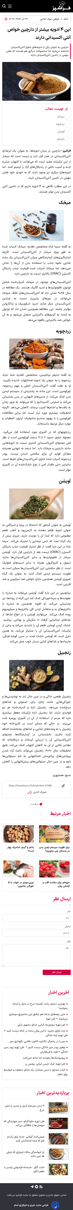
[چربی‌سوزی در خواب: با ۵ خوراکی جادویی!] (18, 869)
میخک (61, 117)
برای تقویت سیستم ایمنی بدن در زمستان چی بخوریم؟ (54, 849)
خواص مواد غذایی (49, 19)
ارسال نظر (56, 972)
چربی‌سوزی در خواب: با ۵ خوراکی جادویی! (21, 884)
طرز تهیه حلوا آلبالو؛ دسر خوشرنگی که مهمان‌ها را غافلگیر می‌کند (24, 1123)
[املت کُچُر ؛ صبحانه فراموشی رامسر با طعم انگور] (58, 1169)
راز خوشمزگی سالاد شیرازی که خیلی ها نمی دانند (25, 1154)
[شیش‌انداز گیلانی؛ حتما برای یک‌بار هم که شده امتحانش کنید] (58, 1139)
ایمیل (68, 926)
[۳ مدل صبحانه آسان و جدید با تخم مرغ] (58, 1108)
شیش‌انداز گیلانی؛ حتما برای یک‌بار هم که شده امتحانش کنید (25, 1139)
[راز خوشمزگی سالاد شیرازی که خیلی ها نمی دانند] (58, 1154)
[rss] (40, 1186)
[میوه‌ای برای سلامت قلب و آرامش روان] (54, 869)
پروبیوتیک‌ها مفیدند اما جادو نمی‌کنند (44, 1058)
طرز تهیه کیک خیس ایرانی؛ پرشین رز (45, 1064)
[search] (4, 6)
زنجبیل (61, 139)
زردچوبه (60, 124)
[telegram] (32, 1186)
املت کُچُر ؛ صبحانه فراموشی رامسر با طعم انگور (24, 1169)
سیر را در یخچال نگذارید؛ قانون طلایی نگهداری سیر (37, 1041)
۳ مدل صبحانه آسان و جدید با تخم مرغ (24, 1108)
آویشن (61, 132)
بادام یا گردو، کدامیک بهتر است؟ (20, 849)
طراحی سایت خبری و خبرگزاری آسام (31, 1205)
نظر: (68, 941)
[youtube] (36, 1186)
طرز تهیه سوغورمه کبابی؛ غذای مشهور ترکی (41, 1025)
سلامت (34, 804)
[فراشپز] (61, 6)
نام (69, 911)
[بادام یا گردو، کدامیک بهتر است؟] (18, 834)
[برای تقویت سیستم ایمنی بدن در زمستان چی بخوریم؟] (54, 834)
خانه (65, 19)
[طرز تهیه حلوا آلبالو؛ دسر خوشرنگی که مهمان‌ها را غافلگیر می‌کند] (58, 1123)
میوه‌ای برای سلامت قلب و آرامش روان (56, 884)
